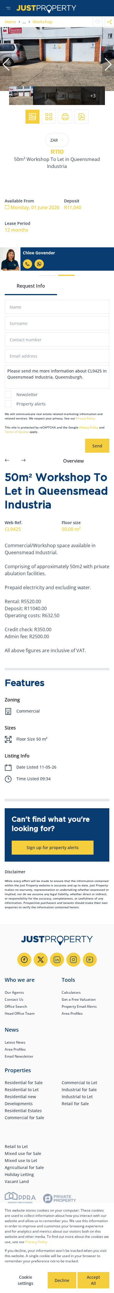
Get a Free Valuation (79, 999)
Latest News (15, 1042)
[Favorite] (97, 22)
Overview (73, 461)
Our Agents (14, 992)
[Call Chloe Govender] (27, 264)
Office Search (16, 1006)
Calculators (71, 992)
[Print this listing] (65, 117)
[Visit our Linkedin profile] (57, 960)
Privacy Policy (85, 418)
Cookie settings (25, 1280)
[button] (6, 64)
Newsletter (27, 394)
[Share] (109, 22)
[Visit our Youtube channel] (90, 960)
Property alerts (31, 404)
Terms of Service (17, 432)
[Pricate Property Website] (60, 1199)
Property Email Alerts (79, 1006)
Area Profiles (72, 1013)
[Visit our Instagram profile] (73, 960)
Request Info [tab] (31, 286)
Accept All (93, 1280)
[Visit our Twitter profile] (41, 960)
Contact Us (14, 999)
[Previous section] (7, 460)
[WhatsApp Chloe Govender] (39, 264)
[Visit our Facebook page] (24, 960)
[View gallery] (32, 117)
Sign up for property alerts (53, 847)
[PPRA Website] (20, 1199)
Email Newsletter (19, 1056)
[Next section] (23, 460)
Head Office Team (19, 1013)
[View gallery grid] (49, 117)
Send (97, 446)
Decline (62, 1280)
